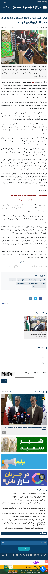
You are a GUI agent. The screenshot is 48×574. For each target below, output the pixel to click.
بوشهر (21, 262)
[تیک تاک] (9, 555)
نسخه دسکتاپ (24, 549)
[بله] (31, 555)
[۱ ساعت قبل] (24, 409)
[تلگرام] (45, 555)
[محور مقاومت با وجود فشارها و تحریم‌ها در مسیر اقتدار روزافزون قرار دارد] (24, 47)
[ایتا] (24, 555)
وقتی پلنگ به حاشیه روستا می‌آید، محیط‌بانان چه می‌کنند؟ (27, 493)
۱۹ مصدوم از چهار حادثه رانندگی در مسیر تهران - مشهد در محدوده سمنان (23, 513)
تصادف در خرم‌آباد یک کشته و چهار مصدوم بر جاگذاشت (28, 516)
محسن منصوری (33, 283)
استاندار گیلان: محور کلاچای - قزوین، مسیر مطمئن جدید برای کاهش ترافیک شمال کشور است (24, 524)
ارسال (4, 381)
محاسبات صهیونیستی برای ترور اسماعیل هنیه (32, 200)
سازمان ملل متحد (32, 280)
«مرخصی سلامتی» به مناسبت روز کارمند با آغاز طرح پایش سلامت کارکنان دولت (23, 504)
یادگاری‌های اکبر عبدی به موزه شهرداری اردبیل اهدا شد (28, 500)
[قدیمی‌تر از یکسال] (35, 323)
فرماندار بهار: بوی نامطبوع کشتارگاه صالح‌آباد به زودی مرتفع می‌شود (25, 528)
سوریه (43, 283)
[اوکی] (6, 555)
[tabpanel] (24, 414)
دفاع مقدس (21, 280)
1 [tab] (10, 391)
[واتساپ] (24, 558)
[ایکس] (41, 555)
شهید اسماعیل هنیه (39, 287)
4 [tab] (3, 391)
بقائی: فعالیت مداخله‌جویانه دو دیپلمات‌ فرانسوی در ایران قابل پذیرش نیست (25, 428)
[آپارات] (34, 555)
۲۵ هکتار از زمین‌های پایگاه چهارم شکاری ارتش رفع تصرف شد (26, 497)
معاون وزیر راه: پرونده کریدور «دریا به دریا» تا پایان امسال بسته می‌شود (23, 520)
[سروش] (20, 555)
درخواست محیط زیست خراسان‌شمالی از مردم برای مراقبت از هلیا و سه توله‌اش (24, 509)
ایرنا (27, 7)
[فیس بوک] (13, 555)
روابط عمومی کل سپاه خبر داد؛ (38, 332)
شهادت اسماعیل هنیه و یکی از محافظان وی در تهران (37, 335)
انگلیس (42, 280)
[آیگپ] (27, 555)
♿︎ (43, 569)
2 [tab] (7, 391)
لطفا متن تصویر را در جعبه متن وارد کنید (34, 373)
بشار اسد (12, 280)
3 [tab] (5, 391)
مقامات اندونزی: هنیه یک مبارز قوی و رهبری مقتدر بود (29, 195)
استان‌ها (27, 262)
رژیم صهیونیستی (22, 283)
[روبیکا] (38, 555)
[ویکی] (2, 555)
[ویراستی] (16, 555)
